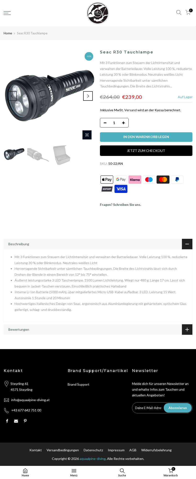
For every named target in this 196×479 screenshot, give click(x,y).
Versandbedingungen (63, 450)
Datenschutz (93, 450)
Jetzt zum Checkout (146, 151)
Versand (130, 110)
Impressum (116, 450)
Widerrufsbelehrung (156, 450)
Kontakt (35, 450)
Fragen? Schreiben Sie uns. (120, 204)
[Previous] (12, 96)
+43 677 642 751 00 (26, 410)
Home (8, 33)
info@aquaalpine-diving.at (30, 400)
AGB (132, 450)
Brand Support (78, 384)
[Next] (88, 96)
